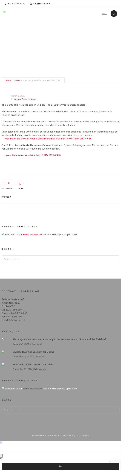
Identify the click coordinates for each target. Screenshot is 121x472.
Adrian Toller (20, 99)
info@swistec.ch (17, 320)
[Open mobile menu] (105, 13)
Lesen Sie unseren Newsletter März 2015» (26, 155)
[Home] (4, 12)
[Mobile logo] (1, 442)
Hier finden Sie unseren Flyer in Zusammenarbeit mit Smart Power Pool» (42, 138)
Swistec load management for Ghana (33, 352)
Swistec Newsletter (33, 234)
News (17, 80)
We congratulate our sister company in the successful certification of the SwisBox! (59, 339)
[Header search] (114, 13)
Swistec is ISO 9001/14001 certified (33, 364)
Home (8, 80)
